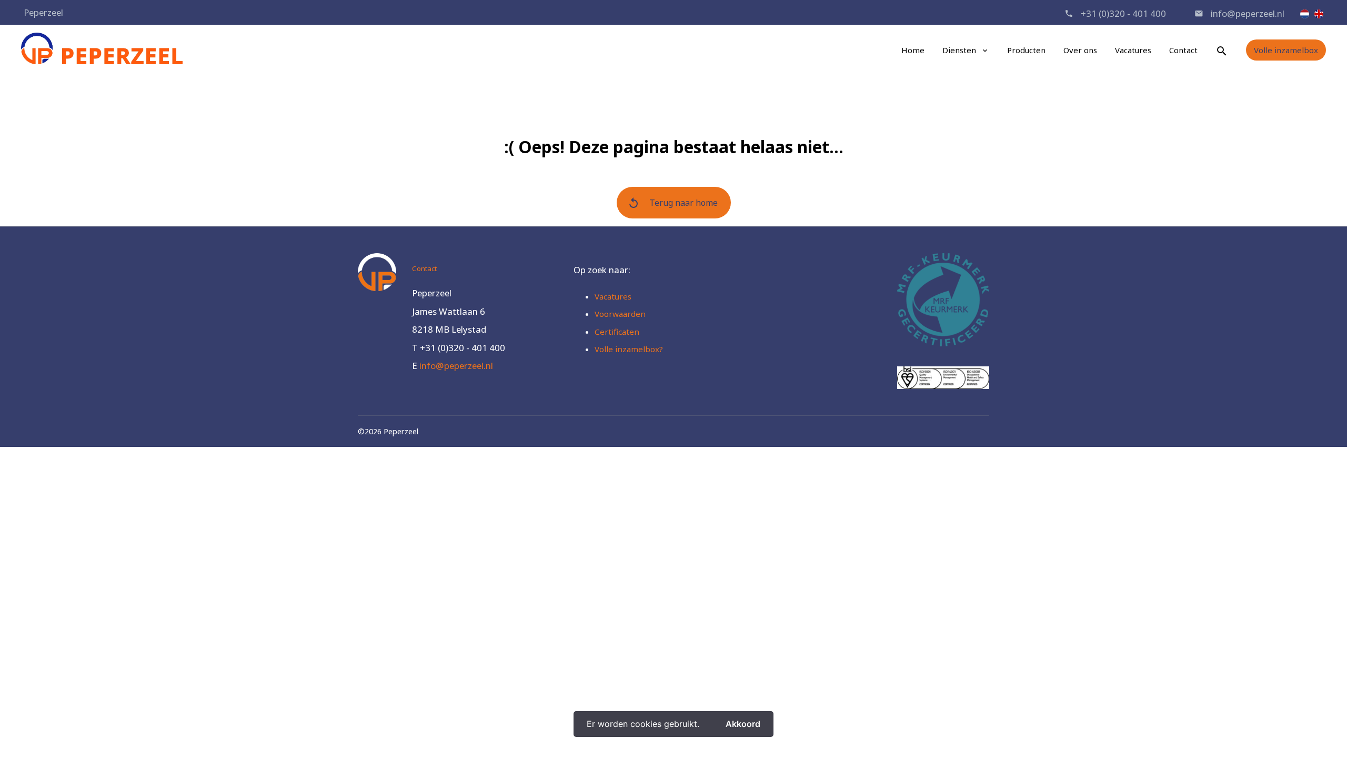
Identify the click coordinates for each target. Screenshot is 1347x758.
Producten (1026, 50)
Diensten (959, 50)
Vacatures (1133, 50)
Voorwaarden (620, 313)
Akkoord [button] (743, 724)
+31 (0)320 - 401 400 (1123, 13)
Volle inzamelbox (1286, 50)
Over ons (1080, 50)
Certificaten (617, 331)
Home (912, 50)
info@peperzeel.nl (1247, 13)
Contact (1183, 50)
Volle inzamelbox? (629, 349)
